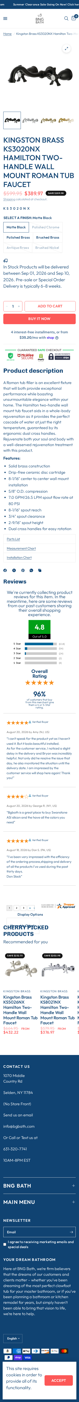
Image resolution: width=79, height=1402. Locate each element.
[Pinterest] (24, 570)
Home (7, 34)
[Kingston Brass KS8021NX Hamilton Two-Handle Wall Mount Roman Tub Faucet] (58, 969)
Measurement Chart (21, 548)
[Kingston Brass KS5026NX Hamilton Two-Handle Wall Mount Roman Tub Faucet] (21, 969)
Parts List (13, 539)
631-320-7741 (15, 1148)
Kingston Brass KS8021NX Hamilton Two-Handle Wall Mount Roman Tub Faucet (57, 1010)
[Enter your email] (71, 1232)
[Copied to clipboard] (40, 570)
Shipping (9, 199)
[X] (15, 570)
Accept (58, 1380)
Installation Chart (19, 557)
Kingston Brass (17, 991)
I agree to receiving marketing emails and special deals (41, 1244)
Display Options (30, 914)
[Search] (66, 18)
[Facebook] (6, 570)
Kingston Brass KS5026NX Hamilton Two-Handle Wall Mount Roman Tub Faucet (20, 1010)
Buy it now (39, 318)
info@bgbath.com (18, 1126)
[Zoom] (66, 48)
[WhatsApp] (32, 570)
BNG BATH (17, 1185)
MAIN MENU (19, 1202)
